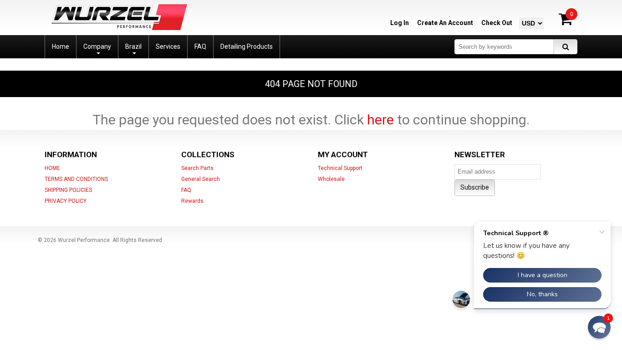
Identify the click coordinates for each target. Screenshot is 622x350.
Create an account (445, 22)
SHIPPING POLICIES (68, 190)
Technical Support (340, 168)
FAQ (186, 190)
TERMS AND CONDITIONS (76, 179)
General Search (200, 179)
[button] (599, 327)
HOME (52, 168)
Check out (496, 22)
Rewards (192, 201)
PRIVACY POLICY (66, 201)
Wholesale (331, 179)
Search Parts (197, 168)
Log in (399, 22)
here (380, 120)
